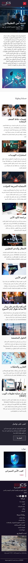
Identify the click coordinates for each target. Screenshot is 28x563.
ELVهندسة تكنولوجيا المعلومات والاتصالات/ (15, 522)
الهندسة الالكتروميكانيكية (19, 525)
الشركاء (23, 511)
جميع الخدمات (22, 529)
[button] (19, 438)
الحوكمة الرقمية (21, 527)
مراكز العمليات (21, 520)
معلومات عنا (22, 501)
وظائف (23, 509)
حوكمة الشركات (21, 506)
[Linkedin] (26, 496)
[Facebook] (20, 496)
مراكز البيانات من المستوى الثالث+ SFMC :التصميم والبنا (15, 553)
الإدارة (23, 504)
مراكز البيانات (22, 517)
